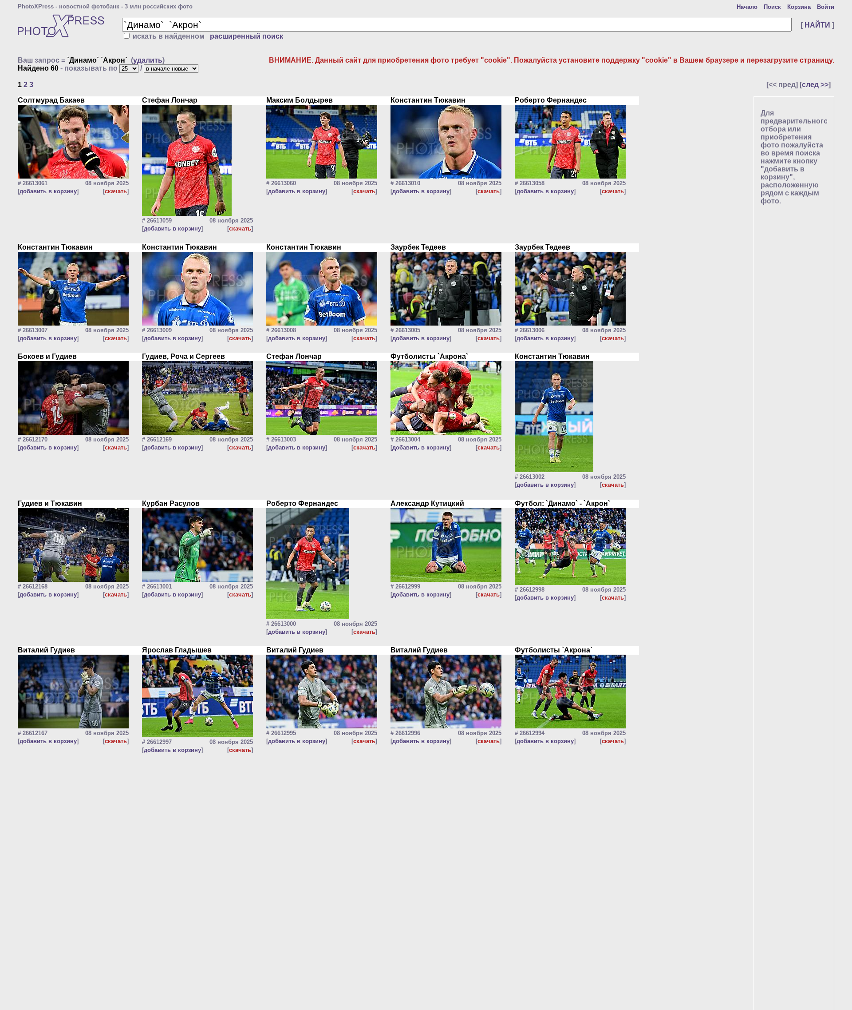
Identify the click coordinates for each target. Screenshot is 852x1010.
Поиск (772, 7)
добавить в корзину (48, 191)
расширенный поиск (246, 36)
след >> (815, 84)
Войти (825, 7)
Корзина (799, 7)
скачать (116, 191)
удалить (147, 60)
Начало (747, 7)
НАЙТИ (817, 25)
